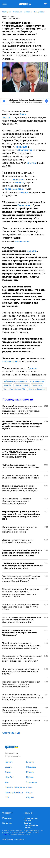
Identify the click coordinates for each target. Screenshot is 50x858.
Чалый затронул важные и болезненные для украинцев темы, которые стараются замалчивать (21, 645)
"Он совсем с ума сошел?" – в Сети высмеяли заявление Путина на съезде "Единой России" (21, 578)
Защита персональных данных (31, 825)
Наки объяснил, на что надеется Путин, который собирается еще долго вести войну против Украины (21, 710)
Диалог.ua (6, 834)
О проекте (7, 813)
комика (31, 163)
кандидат (21, 146)
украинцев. (22, 241)
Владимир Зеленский (37, 389)
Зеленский (25, 150)
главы (24, 192)
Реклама (28, 813)
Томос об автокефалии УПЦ (14, 389)
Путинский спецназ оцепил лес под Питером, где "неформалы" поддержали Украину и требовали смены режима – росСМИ (22, 409)
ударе (33, 368)
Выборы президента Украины (15, 381)
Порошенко (24, 205)
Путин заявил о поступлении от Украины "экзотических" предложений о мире (19, 529)
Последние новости (17, 399)
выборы (19, 182)
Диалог (4, 16)
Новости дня (37, 385)
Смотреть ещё (11, 733)
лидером (17, 179)
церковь (32, 251)
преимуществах (14, 189)
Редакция (7, 818)
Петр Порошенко (37, 381)
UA (45, 4)
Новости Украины (21, 385)
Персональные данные (31, 819)
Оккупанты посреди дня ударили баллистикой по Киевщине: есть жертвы (20, 671)
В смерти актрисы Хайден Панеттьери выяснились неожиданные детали (16, 501)
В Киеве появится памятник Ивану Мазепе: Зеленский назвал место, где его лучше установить (22, 697)
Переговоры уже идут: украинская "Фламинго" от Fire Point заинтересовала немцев (21, 684)
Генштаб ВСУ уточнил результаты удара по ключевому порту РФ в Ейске (20, 606)
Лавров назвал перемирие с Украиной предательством (18, 541)
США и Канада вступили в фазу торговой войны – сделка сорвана (21, 466)
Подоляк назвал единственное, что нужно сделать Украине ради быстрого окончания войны (21, 619)
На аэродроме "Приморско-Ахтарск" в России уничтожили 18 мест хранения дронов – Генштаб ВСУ (22, 658)
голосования (10, 361)
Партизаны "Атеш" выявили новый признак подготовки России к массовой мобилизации (21, 723)
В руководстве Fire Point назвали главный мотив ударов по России (20, 476)
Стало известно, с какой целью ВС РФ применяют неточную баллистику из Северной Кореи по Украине (23, 439)
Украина (12, 16)
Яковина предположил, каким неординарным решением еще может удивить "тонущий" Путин (20, 488)
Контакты (7, 823)
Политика (7, 385)
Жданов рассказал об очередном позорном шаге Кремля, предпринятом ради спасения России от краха (20, 593)
